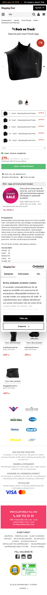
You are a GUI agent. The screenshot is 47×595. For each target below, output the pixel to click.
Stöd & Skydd (26, 20)
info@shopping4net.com (23, 525)
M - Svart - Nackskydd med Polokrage (26, 120)
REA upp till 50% (11, 2)
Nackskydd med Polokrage (10, 23)
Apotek (16, 20)
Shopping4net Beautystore (16, 547)
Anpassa (22, 326)
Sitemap (33, 585)
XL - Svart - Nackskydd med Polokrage (26, 133)
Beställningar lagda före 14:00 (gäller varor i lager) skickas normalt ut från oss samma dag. (23, 466)
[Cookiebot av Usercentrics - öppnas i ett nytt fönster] (33, 267)
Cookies (15, 541)
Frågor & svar (21, 536)
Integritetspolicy (29, 541)
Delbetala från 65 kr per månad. (14, 161)
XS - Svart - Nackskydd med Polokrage (26, 140)
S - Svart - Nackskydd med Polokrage (26, 126)
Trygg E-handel (37, 547)
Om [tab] (38, 274)
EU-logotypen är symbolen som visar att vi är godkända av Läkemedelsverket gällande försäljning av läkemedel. (23, 476)
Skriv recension (11, 177)
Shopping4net (6, 20)
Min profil (9, 536)
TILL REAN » (8, 210)
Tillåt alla (23, 318)
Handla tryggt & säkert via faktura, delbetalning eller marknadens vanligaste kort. (23, 485)
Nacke (36, 20)
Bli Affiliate (39, 539)
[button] (43, 14)
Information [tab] (23, 274)
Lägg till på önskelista (15, 174)
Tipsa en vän (28, 177)
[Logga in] (38, 14)
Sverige (22, 588)
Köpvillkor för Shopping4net (16, 544)
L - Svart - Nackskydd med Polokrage (26, 113)
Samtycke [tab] (8, 274)
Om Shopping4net (38, 544)
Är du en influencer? (23, 539)
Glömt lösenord (36, 536)
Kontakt (8, 539)
